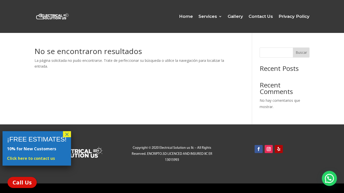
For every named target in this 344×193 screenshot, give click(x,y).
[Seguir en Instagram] (269, 149)
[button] (329, 178)
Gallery (235, 16)
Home (186, 16)
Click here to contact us (31, 158)
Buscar (301, 52)
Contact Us (261, 16)
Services (207, 16)
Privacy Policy (294, 16)
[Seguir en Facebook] (259, 149)
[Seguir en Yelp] (279, 149)
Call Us (22, 182)
